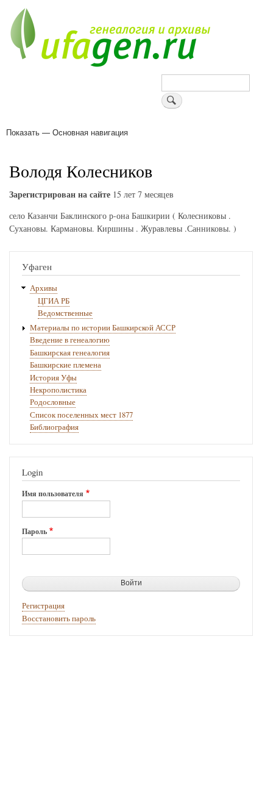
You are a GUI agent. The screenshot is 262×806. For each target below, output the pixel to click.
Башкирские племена (65, 365)
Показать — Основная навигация (67, 132)
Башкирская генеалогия (70, 353)
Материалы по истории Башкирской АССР (102, 328)
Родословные (53, 402)
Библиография (54, 427)
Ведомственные (65, 313)
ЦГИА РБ (53, 301)
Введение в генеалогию (70, 340)
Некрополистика (58, 390)
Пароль (34, 532)
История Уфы (53, 378)
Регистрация (43, 606)
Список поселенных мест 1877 (81, 415)
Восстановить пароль (59, 618)
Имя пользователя (52, 494)
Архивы (43, 288)
